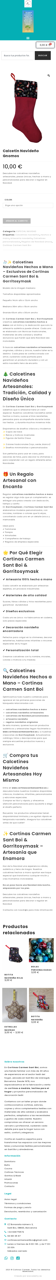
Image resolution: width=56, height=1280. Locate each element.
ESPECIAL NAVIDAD (26, 231)
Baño (7, 1165)
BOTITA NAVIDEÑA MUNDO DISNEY (40, 1018)
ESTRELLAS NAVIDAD (10, 1028)
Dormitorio (9, 1161)
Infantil (8, 1179)
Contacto (9, 1186)
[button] (28, 37)
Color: (9, 199)
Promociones (11, 1182)
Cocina (8, 1168)
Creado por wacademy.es (28, 1276)
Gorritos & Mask (12, 1175)
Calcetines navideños (27, 234)
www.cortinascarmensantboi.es (20, 731)
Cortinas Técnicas (14, 1172)
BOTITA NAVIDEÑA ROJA (13, 976)
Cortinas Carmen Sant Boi (17, 245)
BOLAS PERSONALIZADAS (41, 968)
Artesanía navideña (21, 238)
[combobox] (17, 55)
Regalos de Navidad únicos (37, 241)
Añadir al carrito (17, 221)
